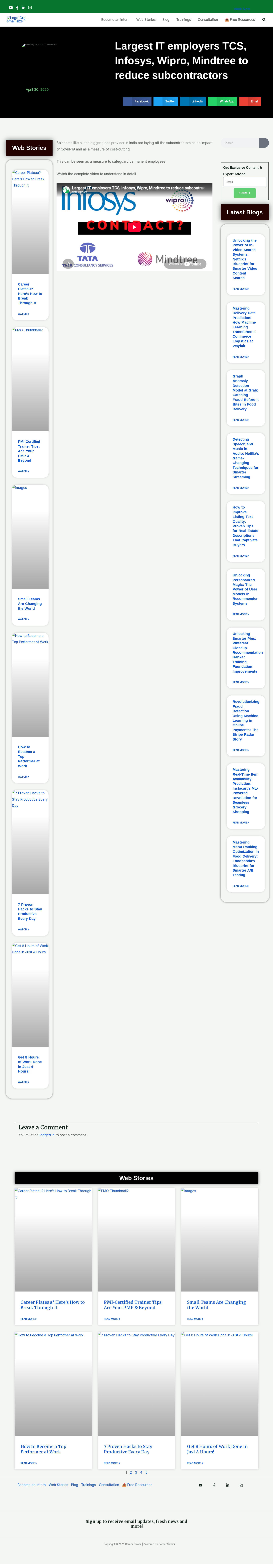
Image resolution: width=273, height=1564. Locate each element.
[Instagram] (30, 8)
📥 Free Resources (137, 1485)
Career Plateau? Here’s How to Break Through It (30, 293)
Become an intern (32, 1485)
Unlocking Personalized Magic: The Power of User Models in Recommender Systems (245, 589)
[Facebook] (17, 8)
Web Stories (58, 1485)
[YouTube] (11, 8)
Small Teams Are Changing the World (30, 603)
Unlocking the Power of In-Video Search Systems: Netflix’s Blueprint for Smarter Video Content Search (245, 259)
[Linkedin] (24, 8)
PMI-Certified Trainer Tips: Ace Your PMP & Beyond (29, 451)
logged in (47, 1135)
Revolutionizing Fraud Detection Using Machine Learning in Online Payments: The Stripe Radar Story (246, 720)
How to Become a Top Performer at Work (43, 1449)
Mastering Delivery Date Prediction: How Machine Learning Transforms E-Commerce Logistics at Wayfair (245, 327)
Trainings (88, 1485)
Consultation (109, 1485)
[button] (264, 19)
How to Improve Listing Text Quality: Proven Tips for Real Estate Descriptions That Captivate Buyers (245, 526)
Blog (74, 1485)
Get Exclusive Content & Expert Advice (242, 171)
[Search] (264, 143)
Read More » (241, 288)
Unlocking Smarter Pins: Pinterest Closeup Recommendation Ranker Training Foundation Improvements (248, 652)
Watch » (23, 313)
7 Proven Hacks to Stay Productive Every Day (128, 1449)
